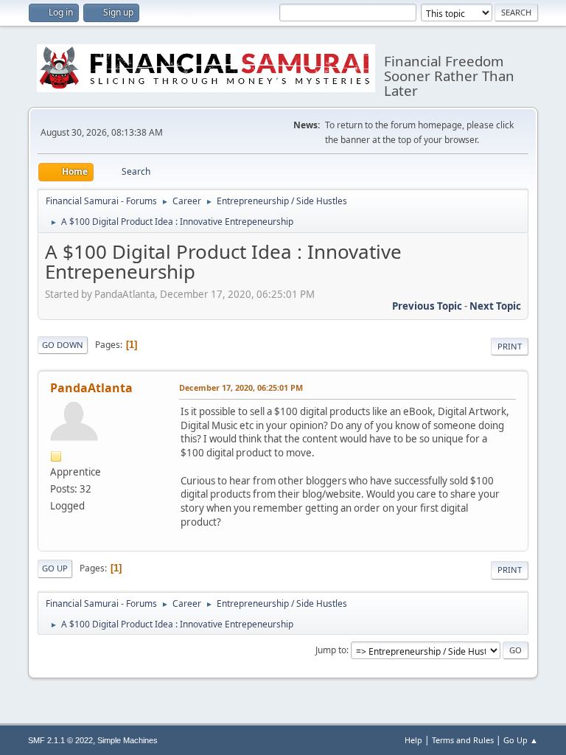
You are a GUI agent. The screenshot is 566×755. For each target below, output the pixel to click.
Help (413, 739)
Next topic (495, 306)
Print (509, 346)
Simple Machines (127, 740)
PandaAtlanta (91, 388)
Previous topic (427, 306)
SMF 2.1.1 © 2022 (60, 740)
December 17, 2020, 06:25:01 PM (241, 387)
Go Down (62, 344)
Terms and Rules (463, 739)
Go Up (55, 568)
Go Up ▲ (520, 739)
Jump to (330, 650)
